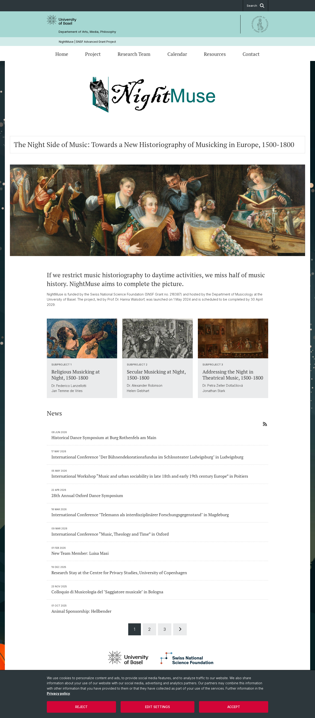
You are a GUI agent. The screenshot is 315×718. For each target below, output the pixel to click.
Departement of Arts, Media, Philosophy (87, 31)
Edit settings (157, 707)
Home (61, 54)
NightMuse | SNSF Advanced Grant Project (87, 41)
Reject (81, 707)
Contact (251, 54)
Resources (215, 54)
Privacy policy (58, 693)
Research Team (134, 54)
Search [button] (252, 5)
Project (93, 54)
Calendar (177, 54)
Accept (233, 707)
